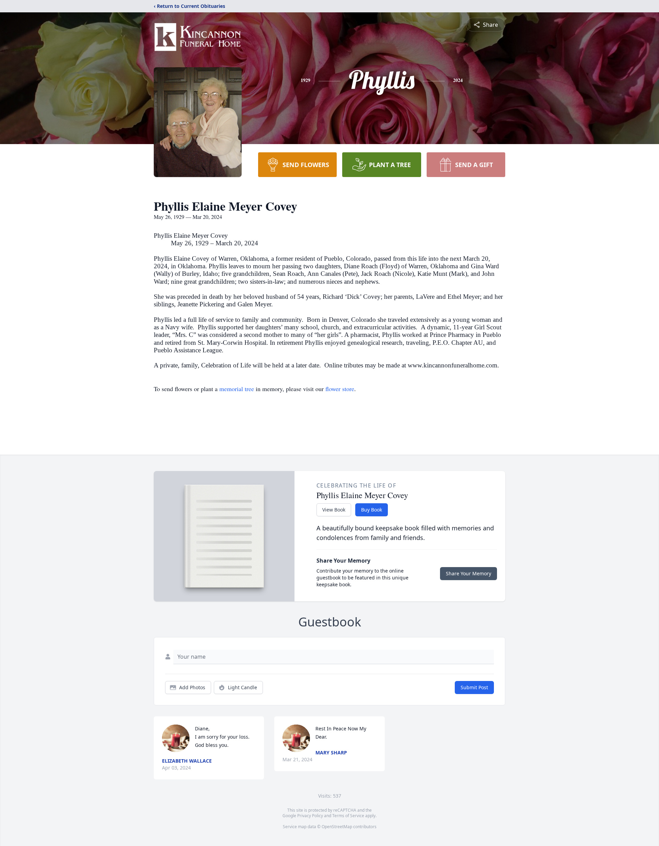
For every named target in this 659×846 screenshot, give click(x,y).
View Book (333, 509)
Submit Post (474, 687)
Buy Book (371, 509)
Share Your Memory (468, 573)
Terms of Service (348, 816)
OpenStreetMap (337, 827)
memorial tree (236, 389)
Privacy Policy (310, 816)
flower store (339, 389)
